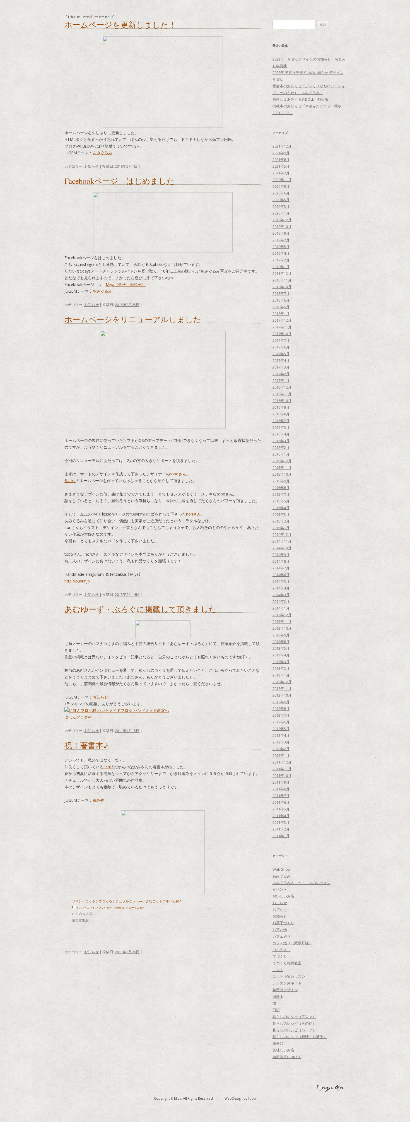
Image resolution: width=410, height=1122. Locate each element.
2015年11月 (281, 467)
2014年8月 (281, 561)
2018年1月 (281, 313)
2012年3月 (281, 742)
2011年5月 (281, 809)
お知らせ (91, 166)
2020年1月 (281, 213)
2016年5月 (281, 427)
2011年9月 (281, 782)
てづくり (279, 956)
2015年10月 (281, 474)
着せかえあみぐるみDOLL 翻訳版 (300, 99)
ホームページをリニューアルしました (132, 319)
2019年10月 (281, 226)
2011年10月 (281, 775)
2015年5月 (281, 501)
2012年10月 (281, 695)
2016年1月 (281, 454)
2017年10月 (281, 333)
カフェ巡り (281, 936)
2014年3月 (281, 594)
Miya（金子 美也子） (126, 284)
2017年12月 (281, 320)
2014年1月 (281, 608)
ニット (277, 969)
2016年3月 (281, 440)
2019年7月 (281, 239)
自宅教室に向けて (287, 1056)
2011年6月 (281, 802)
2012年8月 (281, 708)
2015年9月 (281, 480)
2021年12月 (281, 146)
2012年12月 (281, 681)
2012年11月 (281, 688)
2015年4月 (281, 507)
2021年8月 (281, 159)
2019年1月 (281, 266)
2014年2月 (281, 601)
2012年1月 (281, 755)
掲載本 (277, 996)
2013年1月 (281, 675)
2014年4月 (281, 588)
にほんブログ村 (78, 717)
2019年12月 (281, 219)
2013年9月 (281, 634)
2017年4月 (281, 360)
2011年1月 (281, 835)
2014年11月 (281, 541)
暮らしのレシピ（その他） (294, 1023)
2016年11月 (281, 393)
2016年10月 (281, 400)
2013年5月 (281, 648)
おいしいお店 (283, 896)
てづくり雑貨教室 (287, 963)
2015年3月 (281, 514)
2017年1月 (281, 380)
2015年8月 (281, 487)
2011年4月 (281, 815)
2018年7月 (281, 293)
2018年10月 (281, 286)
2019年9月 (281, 233)
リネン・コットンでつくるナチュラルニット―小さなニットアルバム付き (127, 901)
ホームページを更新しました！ (120, 24)
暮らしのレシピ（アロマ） (294, 1016)
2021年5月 (281, 166)
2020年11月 (281, 179)
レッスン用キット (287, 983)
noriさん (193, 514)
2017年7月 (281, 340)
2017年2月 (281, 373)
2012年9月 (281, 701)
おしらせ (279, 902)
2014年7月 (281, 567)
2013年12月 (281, 614)
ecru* (108, 766)
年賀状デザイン (285, 989)
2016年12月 (281, 387)
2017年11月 (281, 326)
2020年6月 (281, 193)
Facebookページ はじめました (119, 180)
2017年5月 (281, 353)
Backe (70, 480)
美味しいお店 (283, 1050)
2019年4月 (281, 253)
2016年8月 (281, 413)
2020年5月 (281, 199)
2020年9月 (281, 186)
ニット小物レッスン (288, 976)
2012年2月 (281, 748)
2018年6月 (281, 300)
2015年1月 (281, 527)
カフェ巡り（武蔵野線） (292, 942)
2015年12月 (281, 460)
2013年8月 (281, 641)
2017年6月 (281, 347)
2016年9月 (281, 407)
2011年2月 (281, 829)
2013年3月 (281, 661)
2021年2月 (281, 172)
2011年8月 (281, 788)
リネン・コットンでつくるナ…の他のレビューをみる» (110, 907)
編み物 (98, 800)
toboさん (178, 473)
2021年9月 (281, 152)
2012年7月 (281, 715)
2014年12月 (281, 534)
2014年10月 (281, 547)
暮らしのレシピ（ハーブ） (294, 1029)
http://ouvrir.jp (77, 581)
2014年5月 (281, 581)
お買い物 (279, 929)
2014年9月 (281, 554)
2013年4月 (281, 655)
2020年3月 (281, 206)
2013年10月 (281, 628)
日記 (276, 1009)
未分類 (277, 1043)
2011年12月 (281, 762)
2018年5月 (281, 306)
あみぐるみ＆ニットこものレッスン (301, 882)
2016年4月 (281, 434)
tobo (252, 1098)
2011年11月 (281, 768)
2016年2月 (281, 447)
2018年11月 (281, 280)
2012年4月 (281, 735)
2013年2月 (281, 668)
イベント (279, 889)
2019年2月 (281, 260)
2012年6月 (281, 721)
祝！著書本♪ (86, 745)
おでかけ (279, 909)
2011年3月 (281, 822)
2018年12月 (281, 273)
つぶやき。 (281, 949)
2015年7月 (281, 494)
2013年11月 (281, 621)
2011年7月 (281, 795)
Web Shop (281, 869)
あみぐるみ (102, 152)
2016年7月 (281, 420)
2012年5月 (281, 728)
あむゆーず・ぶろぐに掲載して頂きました (140, 609)
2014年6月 (281, 574)
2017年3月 (281, 367)
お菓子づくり (283, 922)
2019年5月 (281, 246)
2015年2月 (281, 521)
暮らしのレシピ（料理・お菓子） (299, 1036)
